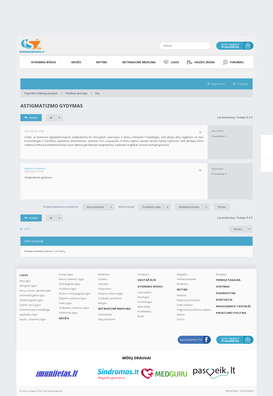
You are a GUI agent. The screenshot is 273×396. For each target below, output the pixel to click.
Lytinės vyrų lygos (30, 305)
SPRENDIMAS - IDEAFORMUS (239, 391)
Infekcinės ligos (68, 312)
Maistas (181, 295)
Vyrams (102, 279)
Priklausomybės (186, 279)
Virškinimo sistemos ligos (74, 308)
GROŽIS (76, 62)
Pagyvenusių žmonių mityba (194, 309)
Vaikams (103, 284)
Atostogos (143, 297)
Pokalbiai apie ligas (76, 93)
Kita (97, 93)
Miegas (102, 303)
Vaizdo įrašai (204, 62)
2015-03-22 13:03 (34, 131)
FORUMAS (237, 62)
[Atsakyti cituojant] (200, 132)
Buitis (140, 316)
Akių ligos (25, 281)
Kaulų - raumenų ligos (33, 319)
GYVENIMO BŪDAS (43, 62)
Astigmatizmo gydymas (51, 105)
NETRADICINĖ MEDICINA (139, 62)
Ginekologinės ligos (31, 300)
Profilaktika (144, 311)
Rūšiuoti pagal (139, 207)
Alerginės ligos (28, 285)
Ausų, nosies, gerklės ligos (35, 290)
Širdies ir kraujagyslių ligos (75, 293)
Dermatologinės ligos (32, 295)
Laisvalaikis (144, 292)
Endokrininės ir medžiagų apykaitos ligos (35, 312)
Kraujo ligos (66, 274)
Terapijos (143, 274)
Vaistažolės (105, 314)
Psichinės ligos (68, 288)
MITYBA (101, 62)
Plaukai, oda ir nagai (110, 293)
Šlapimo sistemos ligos (72, 298)
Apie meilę (143, 306)
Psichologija (144, 302)
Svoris (180, 319)
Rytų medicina (106, 319)
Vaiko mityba (184, 305)
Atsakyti (33, 117)
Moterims (104, 274)
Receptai (221, 274)
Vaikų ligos (65, 303)
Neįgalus (182, 274)
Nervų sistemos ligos (71, 279)
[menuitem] (240, 83)
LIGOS (175, 62)
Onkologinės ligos (69, 284)
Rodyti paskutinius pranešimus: (73, 207)
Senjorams (104, 288)
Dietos (181, 314)
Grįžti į (27, 228)
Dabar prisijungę (33, 241)
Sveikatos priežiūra (110, 298)
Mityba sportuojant (188, 300)
